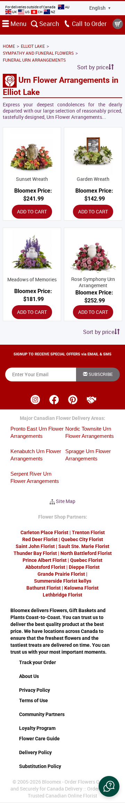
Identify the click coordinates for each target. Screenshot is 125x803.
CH (40, 11)
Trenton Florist (88, 532)
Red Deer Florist (40, 539)
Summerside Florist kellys (62, 581)
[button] (109, 786)
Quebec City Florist (82, 539)
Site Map (65, 501)
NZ (52, 11)
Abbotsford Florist (45, 567)
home (9, 46)
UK (14, 11)
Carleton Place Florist (44, 532)
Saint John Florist (35, 546)
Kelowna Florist (81, 588)
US (27, 11)
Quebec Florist (86, 560)
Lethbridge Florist (62, 595)
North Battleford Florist (86, 553)
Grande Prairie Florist (61, 574)
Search (48, 23)
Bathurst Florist (43, 588)
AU (66, 7)
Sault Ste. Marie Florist (83, 546)
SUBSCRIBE (100, 374)
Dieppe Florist (84, 567)
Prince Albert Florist (45, 560)
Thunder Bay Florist (35, 553)
